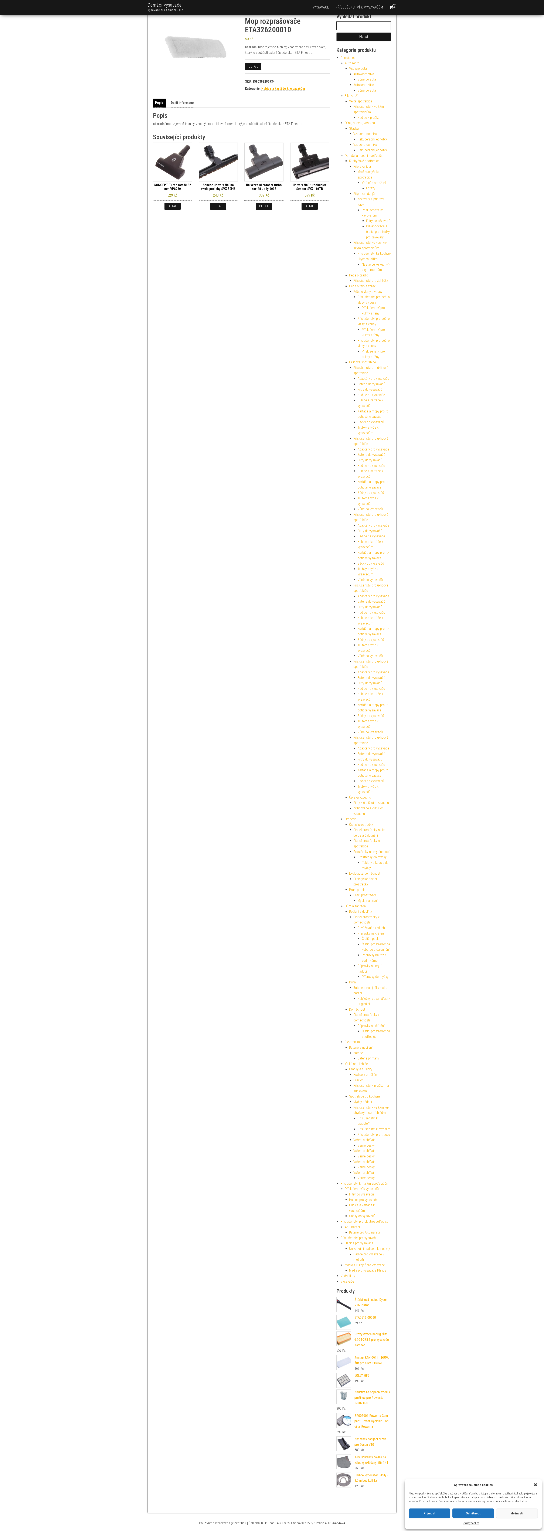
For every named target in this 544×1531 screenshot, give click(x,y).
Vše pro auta (358, 69)
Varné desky (366, 1145)
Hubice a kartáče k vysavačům (283, 88)
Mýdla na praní (367, 901)
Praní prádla (357, 890)
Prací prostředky (364, 895)
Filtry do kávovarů (378, 221)
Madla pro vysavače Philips (367, 1270)
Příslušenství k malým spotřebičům (365, 1183)
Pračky (358, 1080)
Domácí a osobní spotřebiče (364, 156)
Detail (253, 66)
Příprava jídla (362, 166)
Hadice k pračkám (370, 118)
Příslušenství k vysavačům (359, 7)
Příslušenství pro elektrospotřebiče (364, 1221)
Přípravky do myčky (375, 977)
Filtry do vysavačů (370, 389)
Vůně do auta (367, 79)
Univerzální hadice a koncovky (369, 1249)
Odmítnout (473, 1513)
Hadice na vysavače (371, 395)
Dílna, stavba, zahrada (360, 123)
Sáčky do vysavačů (371, 422)
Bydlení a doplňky (361, 911)
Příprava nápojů (364, 194)
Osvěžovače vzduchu (372, 928)
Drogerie (350, 819)
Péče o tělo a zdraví (362, 286)
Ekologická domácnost (364, 873)
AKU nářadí (352, 1227)
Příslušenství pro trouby (374, 1135)
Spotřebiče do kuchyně (365, 1096)
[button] (535, 1485)
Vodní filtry (348, 1276)
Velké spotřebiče (360, 101)
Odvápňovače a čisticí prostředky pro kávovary (378, 231)
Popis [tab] (159, 103)
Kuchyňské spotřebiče (364, 161)
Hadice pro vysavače (363, 1200)
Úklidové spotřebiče (362, 362)
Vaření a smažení (374, 183)
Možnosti (516, 1513)
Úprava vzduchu (360, 797)
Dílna (352, 982)
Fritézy (370, 188)
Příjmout (429, 1513)
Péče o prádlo (358, 275)
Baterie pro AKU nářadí (364, 1232)
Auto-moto (352, 63)
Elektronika (352, 1042)
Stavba (354, 128)
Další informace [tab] (182, 103)
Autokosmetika (363, 74)
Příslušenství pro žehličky (370, 281)
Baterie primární (368, 1058)
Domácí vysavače (165, 5)
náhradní (251, 47)
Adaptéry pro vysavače (373, 379)
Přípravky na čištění (371, 933)
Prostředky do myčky (372, 857)
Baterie (358, 1053)
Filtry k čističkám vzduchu (371, 803)
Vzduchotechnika (365, 134)
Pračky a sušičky (360, 1069)
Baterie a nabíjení (361, 1047)
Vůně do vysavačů (370, 509)
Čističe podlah (371, 939)
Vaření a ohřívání (364, 1140)
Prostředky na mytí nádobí (371, 852)
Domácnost (349, 58)
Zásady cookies (471, 1523)
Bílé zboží (351, 96)
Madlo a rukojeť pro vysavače (365, 1265)
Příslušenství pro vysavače (359, 1238)
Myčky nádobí (362, 1102)
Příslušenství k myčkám (374, 1129)
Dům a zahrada (355, 906)
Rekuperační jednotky (372, 139)
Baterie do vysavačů (371, 384)
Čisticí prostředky (361, 825)
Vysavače (321, 7)
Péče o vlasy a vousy (367, 292)
